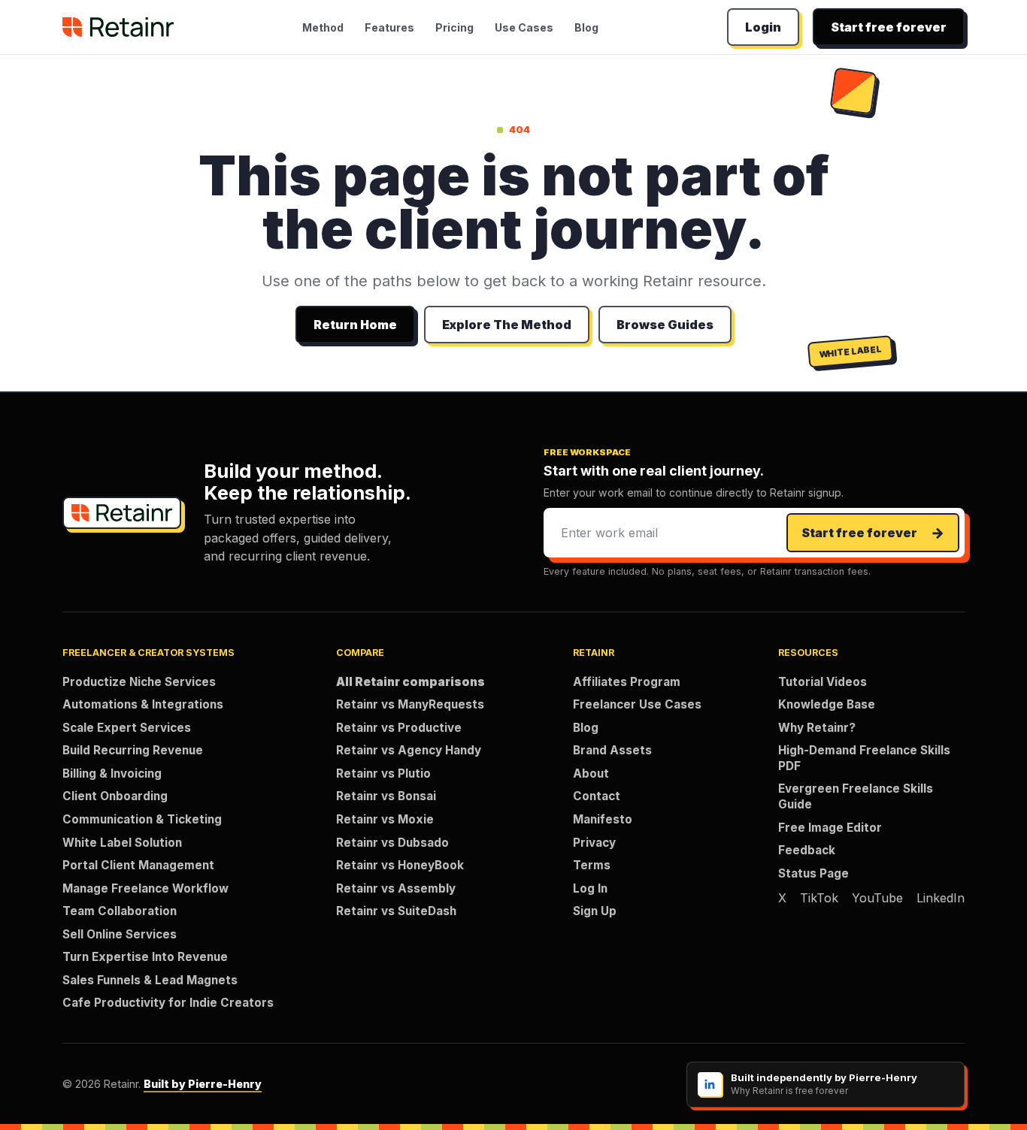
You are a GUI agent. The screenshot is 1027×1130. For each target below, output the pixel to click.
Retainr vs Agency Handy (408, 750)
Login (763, 27)
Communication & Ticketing (142, 819)
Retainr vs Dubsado (392, 842)
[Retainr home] (118, 27)
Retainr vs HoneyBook (400, 865)
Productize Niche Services (139, 682)
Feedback (806, 850)
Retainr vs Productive (399, 728)
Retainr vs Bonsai (386, 796)
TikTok (819, 897)
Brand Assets (612, 750)
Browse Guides (665, 324)
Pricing (454, 27)
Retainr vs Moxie (385, 819)
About (591, 773)
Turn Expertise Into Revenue (145, 957)
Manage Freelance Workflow (145, 888)
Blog (586, 27)
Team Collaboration (119, 911)
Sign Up (595, 911)
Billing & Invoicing (112, 773)
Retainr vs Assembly (396, 888)
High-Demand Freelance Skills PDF (864, 758)
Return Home (355, 324)
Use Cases (524, 27)
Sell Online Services (119, 934)
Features (389, 27)
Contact (596, 796)
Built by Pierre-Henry (203, 1083)
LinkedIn (940, 897)
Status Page (813, 873)
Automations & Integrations (142, 704)
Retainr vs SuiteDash (396, 911)
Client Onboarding (115, 796)
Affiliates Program (626, 682)
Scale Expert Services (126, 728)
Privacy (594, 842)
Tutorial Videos (822, 682)
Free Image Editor (830, 827)
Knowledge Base (826, 704)
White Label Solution (122, 842)
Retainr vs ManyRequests (410, 704)
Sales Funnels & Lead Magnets (150, 980)
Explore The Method (506, 324)
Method (323, 27)
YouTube (877, 897)
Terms (591, 865)
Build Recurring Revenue (132, 750)
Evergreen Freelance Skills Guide (855, 796)
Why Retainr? (817, 728)
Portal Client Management (138, 865)
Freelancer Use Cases (637, 704)
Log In (590, 888)
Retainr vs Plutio (383, 773)
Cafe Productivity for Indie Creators (168, 1003)
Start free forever (889, 27)
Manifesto (602, 819)
